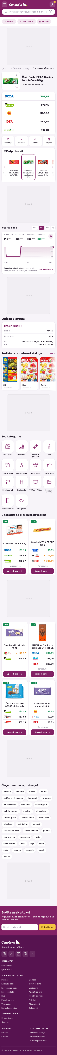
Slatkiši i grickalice (35, 455)
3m (41, 228)
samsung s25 (41, 804)
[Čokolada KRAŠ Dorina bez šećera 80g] (11, 81)
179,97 (22, 653)
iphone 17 (25, 804)
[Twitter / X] (11, 954)
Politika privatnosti (38, 1040)
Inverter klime (35, 984)
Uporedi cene (13, 571)
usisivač (36, 824)
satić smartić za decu (13, 798)
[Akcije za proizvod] (16, 74)
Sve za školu (28, 21)
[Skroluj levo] (6, 167)
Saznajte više (45, 269)
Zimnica (45, 21)
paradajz (30, 850)
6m (47, 228)
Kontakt (5, 1036)
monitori (27, 811)
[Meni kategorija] (4, 4)
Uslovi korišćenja (37, 1036)
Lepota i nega (8, 473)
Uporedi (21, 143)
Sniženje (8, 143)
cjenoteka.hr (7, 969)
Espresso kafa (7, 992)
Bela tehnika (21, 490)
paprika (17, 850)
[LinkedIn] (18, 954)
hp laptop (46, 798)
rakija (37, 837)
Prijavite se (47, 927)
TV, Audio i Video (35, 490)
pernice (7, 791)
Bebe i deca (35, 473)
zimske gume (10, 817)
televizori (8, 824)
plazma (7, 856)
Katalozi (10, 21)
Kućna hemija (21, 473)
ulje (32, 843)
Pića (49, 455)
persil (41, 850)
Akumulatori (34, 1004)
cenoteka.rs (6, 965)
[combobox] (27, 11)
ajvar (23, 843)
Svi (51, 353)
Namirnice (21, 455)
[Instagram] (25, 954)
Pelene (4, 980)
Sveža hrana (7, 455)
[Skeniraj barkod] (50, 12)
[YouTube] (32, 954)
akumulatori (41, 811)
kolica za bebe (31, 830)
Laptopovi (33, 988)
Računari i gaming (49, 491)
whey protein (9, 843)
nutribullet (22, 824)
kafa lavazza (9, 837)
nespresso (25, 837)
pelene (46, 830)
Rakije (4, 996)
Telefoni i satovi (8, 508)
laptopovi (32, 798)
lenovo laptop (10, 804)
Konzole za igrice (9, 1008)
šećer (6, 850)
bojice (43, 791)
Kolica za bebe (7, 984)
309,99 (50, 555)
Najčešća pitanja (37, 1032)
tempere (20, 791)
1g (53, 228)
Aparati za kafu (35, 992)
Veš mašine (6, 1004)
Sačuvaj (49, 143)
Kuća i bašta (49, 473)
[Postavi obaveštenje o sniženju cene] (50, 236)
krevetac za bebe (11, 830)
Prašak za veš (7, 1000)
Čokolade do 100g (21, 68)
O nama (4, 1032)
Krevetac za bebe (9, 988)
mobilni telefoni (11, 811)
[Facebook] (4, 954)
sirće (41, 843)
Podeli (35, 143)
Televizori (33, 1008)
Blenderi (32, 980)
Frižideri (32, 1000)
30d (34, 228)
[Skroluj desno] (51, 167)
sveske (32, 791)
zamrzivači (44, 817)
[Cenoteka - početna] (28, 4)
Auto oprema (21, 508)
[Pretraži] (6, 12)
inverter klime (27, 817)
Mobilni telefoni (36, 996)
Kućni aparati (7, 490)
